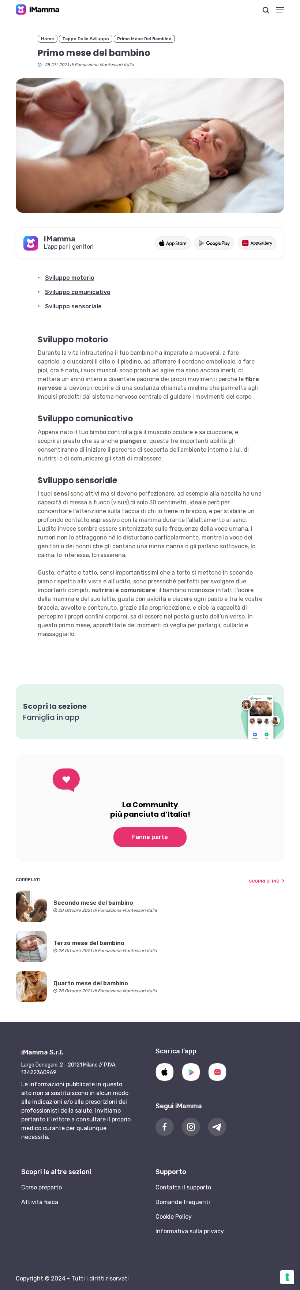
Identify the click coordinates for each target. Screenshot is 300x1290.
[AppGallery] (217, 1072)
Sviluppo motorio (69, 277)
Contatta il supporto (183, 1187)
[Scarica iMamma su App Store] (172, 243)
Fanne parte (150, 837)
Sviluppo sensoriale (73, 306)
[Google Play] (191, 1072)
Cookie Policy (173, 1216)
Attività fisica (39, 1202)
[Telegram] (217, 1127)
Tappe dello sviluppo (85, 38)
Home (47, 38)
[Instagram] (191, 1127)
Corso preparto (41, 1187)
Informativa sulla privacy (189, 1231)
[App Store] (164, 1072)
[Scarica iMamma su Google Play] (214, 243)
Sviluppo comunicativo (77, 292)
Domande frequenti (182, 1202)
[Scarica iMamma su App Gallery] (257, 243)
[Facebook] (164, 1127)
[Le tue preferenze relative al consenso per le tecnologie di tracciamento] (287, 1277)
